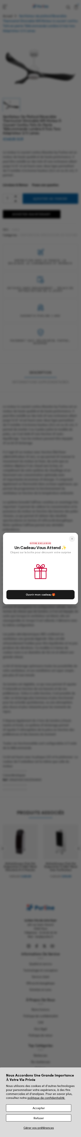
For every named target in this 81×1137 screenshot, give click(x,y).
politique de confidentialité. (46, 1098)
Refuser (39, 1118)
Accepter (39, 1108)
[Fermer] (72, 539)
